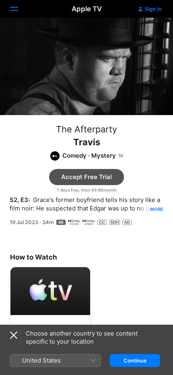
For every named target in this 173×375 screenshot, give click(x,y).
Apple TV (87, 9)
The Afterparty (86, 129)
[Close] (13, 335)
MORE (156, 209)
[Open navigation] (19, 9)
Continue (135, 360)
